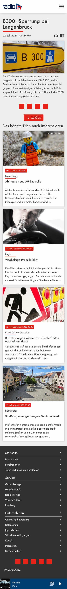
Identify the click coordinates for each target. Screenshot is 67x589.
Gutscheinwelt (12, 489)
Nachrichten (11, 459)
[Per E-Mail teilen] (45, 106)
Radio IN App (12, 495)
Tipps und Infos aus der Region (22, 470)
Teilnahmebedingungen (17, 535)
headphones (56, 35)
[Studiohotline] (49, 561)
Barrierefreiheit (13, 551)
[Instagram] (33, 561)
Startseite (11, 452)
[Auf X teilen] (29, 106)
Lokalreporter (12, 465)
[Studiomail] (17, 561)
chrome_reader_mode (62, 35)
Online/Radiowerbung (17, 519)
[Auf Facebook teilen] (21, 106)
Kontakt (9, 540)
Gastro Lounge (13, 484)
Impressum (11, 546)
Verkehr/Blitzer (13, 500)
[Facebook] (25, 561)
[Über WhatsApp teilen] (37, 106)
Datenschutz (11, 525)
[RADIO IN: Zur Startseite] (30, 6)
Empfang (10, 505)
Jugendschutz (12, 530)
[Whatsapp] (41, 561)
